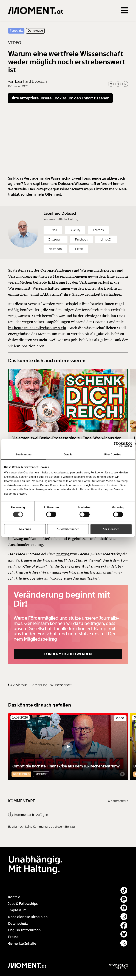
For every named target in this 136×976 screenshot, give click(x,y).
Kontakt (14, 897)
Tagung (63, 554)
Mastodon (55, 249)
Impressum (17, 910)
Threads (98, 230)
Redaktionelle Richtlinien (28, 917)
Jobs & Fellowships (23, 903)
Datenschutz (18, 923)
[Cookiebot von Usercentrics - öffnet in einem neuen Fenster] (116, 444)
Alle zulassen (111, 528)
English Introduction (24, 930)
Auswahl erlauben (68, 528)
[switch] (51, 514)
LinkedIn (106, 239)
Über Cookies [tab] (112, 454)
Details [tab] (68, 454)
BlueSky (75, 230)
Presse (13, 937)
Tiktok (79, 249)
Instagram (55, 239)
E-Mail (53, 230)
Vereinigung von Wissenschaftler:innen (73, 572)
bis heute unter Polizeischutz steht (37, 328)
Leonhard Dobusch (60, 213)
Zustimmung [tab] (24, 454)
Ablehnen (25, 528)
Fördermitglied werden (68, 654)
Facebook (81, 239)
